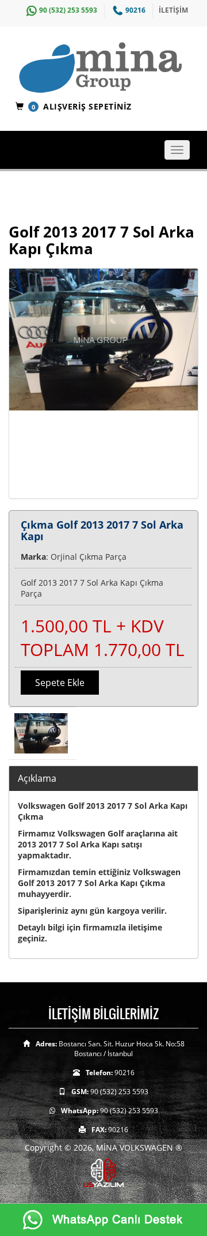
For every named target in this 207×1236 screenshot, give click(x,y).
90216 (135, 10)
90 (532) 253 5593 (68, 10)
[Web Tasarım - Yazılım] (103, 1171)
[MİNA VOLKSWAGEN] (107, 68)
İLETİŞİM (173, 10)
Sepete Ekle (60, 682)
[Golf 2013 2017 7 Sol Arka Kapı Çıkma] (103, 383)
